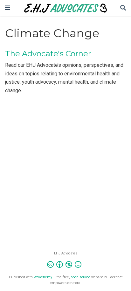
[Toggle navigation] (7, 7)
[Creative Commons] (65, 265)
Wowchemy (43, 277)
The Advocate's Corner (48, 53)
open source (80, 277)
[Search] (123, 8)
